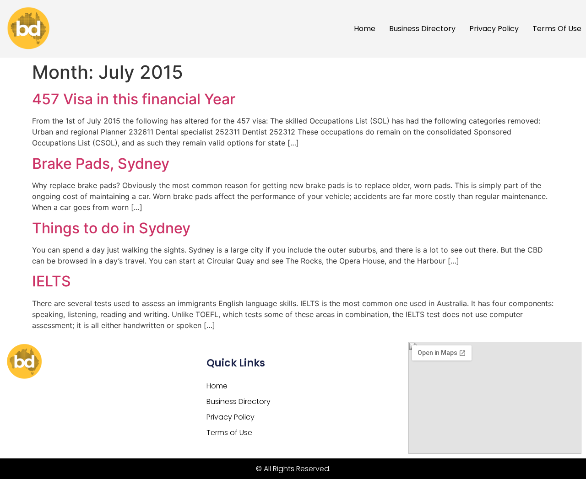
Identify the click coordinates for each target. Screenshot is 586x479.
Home (364, 28)
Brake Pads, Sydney (100, 163)
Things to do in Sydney (111, 228)
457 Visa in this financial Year (133, 99)
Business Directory (422, 28)
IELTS (51, 281)
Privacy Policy (494, 28)
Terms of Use (556, 28)
